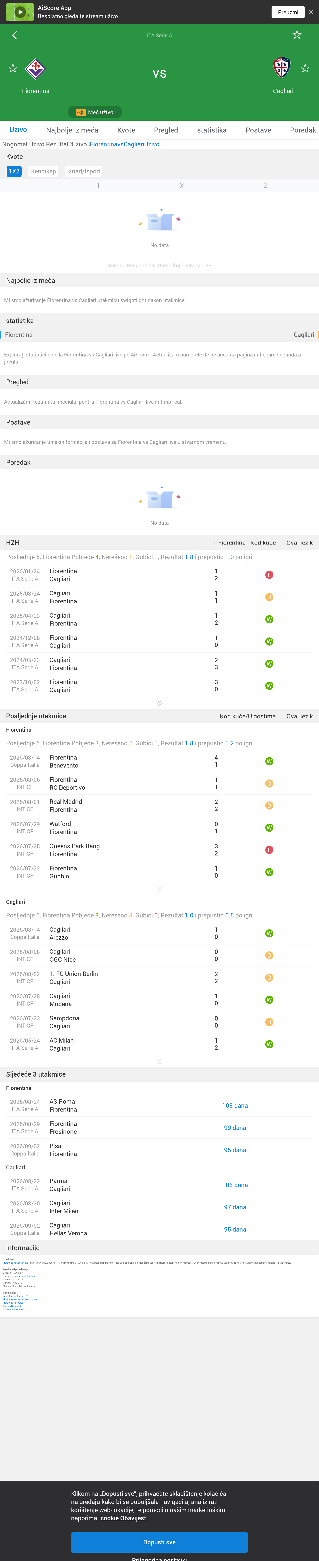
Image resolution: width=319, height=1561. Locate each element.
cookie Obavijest (123, 1518)
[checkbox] (245, 543)
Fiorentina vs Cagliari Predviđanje (20, 1299)
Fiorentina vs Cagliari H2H (16, 1295)
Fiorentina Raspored (13, 1302)
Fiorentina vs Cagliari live (15, 1262)
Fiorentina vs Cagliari (24, 1275)
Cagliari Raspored (12, 1305)
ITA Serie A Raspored (13, 1309)
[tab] (18, 130)
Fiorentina (18, 335)
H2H (12, 543)
